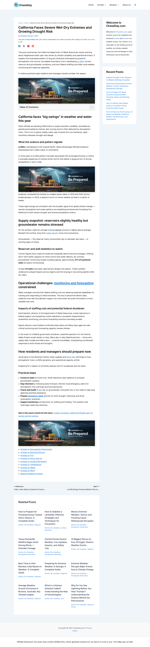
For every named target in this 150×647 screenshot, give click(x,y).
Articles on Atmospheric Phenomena (36, 449)
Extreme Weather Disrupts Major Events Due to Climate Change (82, 566)
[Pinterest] (28, 46)
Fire (62, 598)
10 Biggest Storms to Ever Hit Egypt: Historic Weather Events (82, 542)
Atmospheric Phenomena (79, 527)
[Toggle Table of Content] (90, 107)
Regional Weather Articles (31, 474)
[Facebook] (19, 46)
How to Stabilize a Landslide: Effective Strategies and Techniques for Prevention (54, 517)
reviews (126, 38)
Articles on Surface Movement (33, 461)
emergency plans (35, 396)
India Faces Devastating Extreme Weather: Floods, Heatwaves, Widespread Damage (119, 86)
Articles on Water (27, 468)
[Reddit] (33, 46)
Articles (20, 525)
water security (52, 233)
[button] (105, 5)
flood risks (70, 357)
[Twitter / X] (24, 46)
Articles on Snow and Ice (31, 458)
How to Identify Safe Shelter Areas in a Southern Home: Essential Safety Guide (117, 105)
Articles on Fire (26, 455)
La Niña (80, 61)
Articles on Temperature (30, 465)
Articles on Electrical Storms (32, 452)
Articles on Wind (27, 471)
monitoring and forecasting (74, 283)
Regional (38, 525)
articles (116, 38)
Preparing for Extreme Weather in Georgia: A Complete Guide (55, 566)
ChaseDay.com (121, 32)
